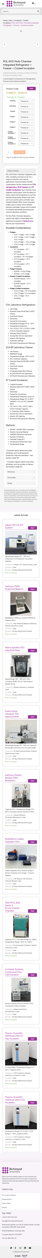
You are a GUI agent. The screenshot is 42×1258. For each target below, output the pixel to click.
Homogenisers (10, 1011)
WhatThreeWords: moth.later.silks (13, 1231)
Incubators (18, 20)
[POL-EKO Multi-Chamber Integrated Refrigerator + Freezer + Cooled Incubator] (21, 31)
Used (35, 564)
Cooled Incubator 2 (11, 137)
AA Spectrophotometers (21, 751)
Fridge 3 (12, 127)
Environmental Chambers (22, 945)
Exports (4, 1207)
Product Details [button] (13, 171)
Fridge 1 (12, 116)
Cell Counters (27, 879)
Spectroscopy (28, 564)
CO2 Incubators (18, 1073)
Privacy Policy (6, 1203)
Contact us (27, 221)
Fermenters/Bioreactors (13, 817)
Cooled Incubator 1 (11, 132)
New (10, 20)
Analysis (16, 564)
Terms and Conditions (9, 1195)
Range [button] (9, 483)
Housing (12, 100)
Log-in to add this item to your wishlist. (20, 157)
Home (5, 20)
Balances (33, 623)
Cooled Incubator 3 (11, 143)
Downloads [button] (11, 477)
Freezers (20, 73)
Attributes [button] (11, 472)
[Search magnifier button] (38, 11)
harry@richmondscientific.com (12, 1221)
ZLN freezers (22, 187)
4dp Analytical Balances (21, 623)
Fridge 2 (12, 122)
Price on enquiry (11, 573)
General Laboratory (11, 626)
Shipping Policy (7, 1199)
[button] (3, 3)
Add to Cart (19, 152)
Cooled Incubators (9, 73)
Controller (12, 106)
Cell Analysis (17, 879)
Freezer (12, 111)
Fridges (27, 73)
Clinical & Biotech (19, 815)
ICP (21, 564)
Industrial (30, 687)
